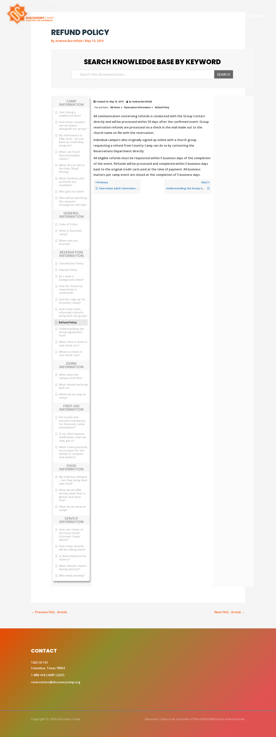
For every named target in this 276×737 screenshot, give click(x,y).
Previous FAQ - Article (49, 612)
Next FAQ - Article (229, 612)
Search (223, 74)
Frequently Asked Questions (245, 16)
